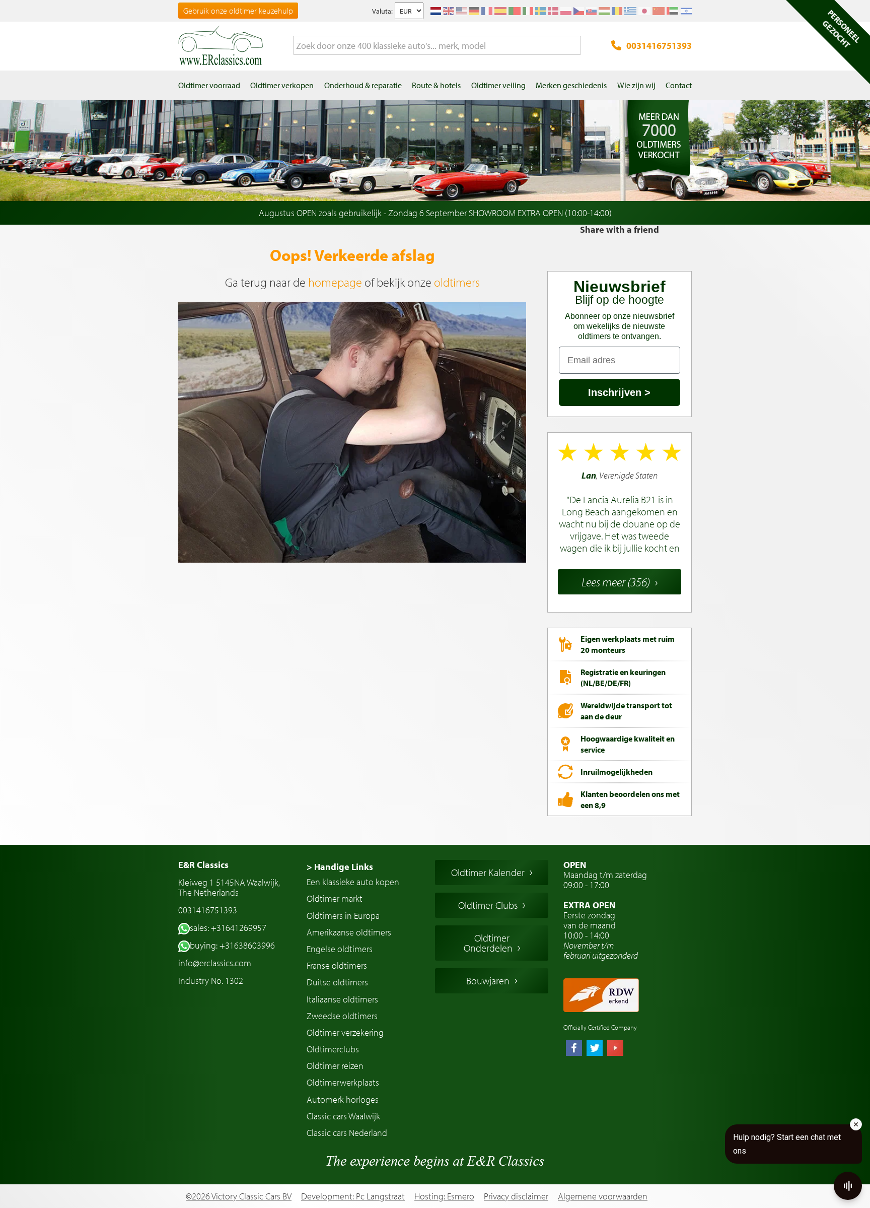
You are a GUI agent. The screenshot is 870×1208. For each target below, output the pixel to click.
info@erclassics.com (214, 963)
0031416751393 (659, 45)
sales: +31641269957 (228, 927)
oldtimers (457, 282)
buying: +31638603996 (232, 945)
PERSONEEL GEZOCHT (841, 29)
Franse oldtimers (337, 965)
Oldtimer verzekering (345, 1032)
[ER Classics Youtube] (615, 1049)
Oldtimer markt (334, 898)
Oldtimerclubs (333, 1049)
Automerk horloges (343, 1099)
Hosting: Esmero (444, 1196)
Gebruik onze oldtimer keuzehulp (238, 11)
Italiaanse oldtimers (342, 999)
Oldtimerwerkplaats (343, 1082)
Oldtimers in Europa (343, 915)
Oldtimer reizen (335, 1065)
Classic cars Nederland (347, 1132)
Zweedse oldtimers (342, 1016)
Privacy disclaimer (516, 1196)
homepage (335, 282)
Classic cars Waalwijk (343, 1116)
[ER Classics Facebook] (574, 1049)
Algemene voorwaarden (602, 1196)
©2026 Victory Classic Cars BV (239, 1196)
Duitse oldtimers (337, 982)
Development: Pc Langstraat (353, 1196)
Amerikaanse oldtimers (349, 932)
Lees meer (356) (616, 581)
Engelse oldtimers (340, 949)
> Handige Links (340, 867)
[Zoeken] (573, 45)
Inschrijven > (619, 392)
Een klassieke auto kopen (353, 882)
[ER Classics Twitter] (595, 1049)
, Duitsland (619, 511)
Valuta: (382, 11)
